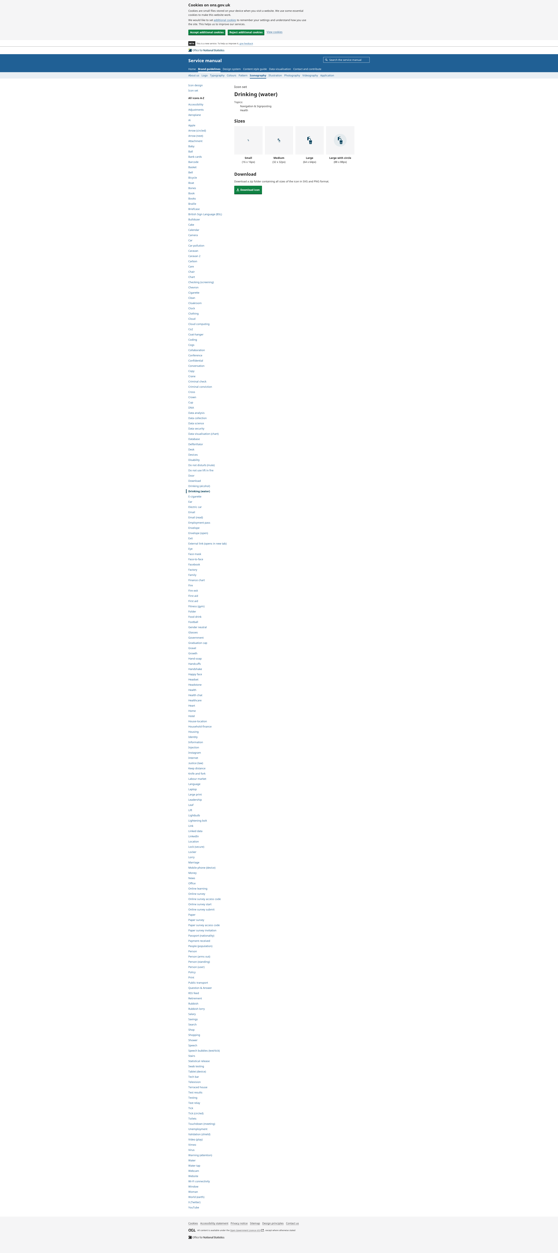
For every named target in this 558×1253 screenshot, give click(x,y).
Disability (194, 460)
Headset (193, 679)
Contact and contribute (307, 69)
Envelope (194, 528)
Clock (191, 308)
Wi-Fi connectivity (199, 1181)
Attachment (195, 141)
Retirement (195, 998)
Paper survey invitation (202, 930)
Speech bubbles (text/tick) (204, 1050)
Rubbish (193, 1003)
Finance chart (196, 580)
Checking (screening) (201, 282)
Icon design (195, 85)
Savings (193, 1019)
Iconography (258, 75)
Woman (193, 1191)
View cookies (274, 32)
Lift (190, 810)
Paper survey (196, 920)
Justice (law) (195, 763)
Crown (192, 397)
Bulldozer (194, 219)
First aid (193, 596)
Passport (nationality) (201, 935)
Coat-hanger (195, 334)
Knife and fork (196, 773)
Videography (310, 75)
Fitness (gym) (196, 606)
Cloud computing (199, 324)
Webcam (193, 1171)
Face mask (194, 554)
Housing (193, 731)
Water (192, 1160)
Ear (190, 501)
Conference (195, 355)
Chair (191, 271)
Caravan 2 (194, 256)
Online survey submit (201, 909)
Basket (192, 167)
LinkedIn (193, 836)
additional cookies (225, 20)
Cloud (191, 318)
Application (327, 75)
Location (193, 841)
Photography (292, 75)
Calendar (193, 230)
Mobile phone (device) (201, 867)
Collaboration (196, 350)
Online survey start (199, 904)
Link (190, 826)
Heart (191, 705)
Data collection (197, 418)
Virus (191, 1150)
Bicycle (192, 177)
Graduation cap (197, 643)
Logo (205, 75)
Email (191, 512)
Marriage (193, 862)
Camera (193, 235)
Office (192, 883)
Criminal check (197, 381)
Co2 (190, 329)
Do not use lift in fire (200, 470)
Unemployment (197, 1129)
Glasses (193, 632)
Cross (191, 392)
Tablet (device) (197, 1071)
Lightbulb (194, 815)
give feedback (246, 43)
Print (191, 977)
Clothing (193, 313)
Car (190, 240)
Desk (191, 449)
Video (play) (195, 1139)
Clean (191, 298)
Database (194, 439)
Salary (192, 1014)
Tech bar (193, 1076)
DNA (191, 407)
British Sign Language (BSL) (205, 214)
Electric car (195, 507)
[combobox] (346, 60)
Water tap (194, 1165)
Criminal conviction (200, 386)
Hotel (191, 716)
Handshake (195, 669)
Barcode (193, 162)
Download (194, 481)
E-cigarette (194, 496)
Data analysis (196, 413)
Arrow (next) (195, 136)
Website (193, 1176)
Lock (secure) (196, 846)
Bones (192, 188)
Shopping (194, 1035)
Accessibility (195, 104)
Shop (191, 1029)
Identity (193, 737)
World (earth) (196, 1197)
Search (192, 1024)
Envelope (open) (198, 533)
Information (195, 742)
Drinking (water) (199, 491)
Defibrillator (195, 444)
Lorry (191, 857)
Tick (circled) (195, 1113)
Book (191, 193)
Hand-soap (195, 658)
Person (192, 951)
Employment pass (199, 522)
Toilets (192, 1118)
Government (196, 637)
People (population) (200, 946)
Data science (196, 423)
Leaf (190, 805)
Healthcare (195, 700)
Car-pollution (196, 245)
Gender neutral (197, 627)
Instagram (194, 752)
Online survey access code (204, 899)
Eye (190, 548)
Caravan (193, 251)
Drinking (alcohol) (199, 486)
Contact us (292, 1223)
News (191, 878)
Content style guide (255, 69)
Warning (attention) (200, 1155)
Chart (191, 277)
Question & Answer (200, 988)
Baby (191, 146)
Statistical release (199, 1061)
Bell (190, 172)
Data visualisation (280, 69)
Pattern (243, 75)
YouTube (193, 1207)
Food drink (194, 616)
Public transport (198, 982)
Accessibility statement (214, 1223)
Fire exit (193, 590)
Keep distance (196, 768)
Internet (193, 758)
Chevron (193, 287)
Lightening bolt (197, 820)
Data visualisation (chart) (203, 433)
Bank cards (195, 156)
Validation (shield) (199, 1134)
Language (194, 784)
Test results (195, 1092)
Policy (192, 972)
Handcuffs (194, 663)
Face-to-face (195, 559)
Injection (193, 747)
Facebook (194, 564)
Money (192, 873)
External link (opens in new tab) (207, 543)
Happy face (195, 674)
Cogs (191, 345)
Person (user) (196, 967)
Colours (231, 75)
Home (192, 69)
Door (191, 475)
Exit (190, 538)
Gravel (192, 648)
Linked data (195, 831)
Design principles (273, 1223)
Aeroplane (194, 115)
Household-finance (200, 726)
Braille (192, 203)
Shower (192, 1040)
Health (192, 690)
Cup (190, 402)
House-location (197, 721)
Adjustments (196, 109)
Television (194, 1082)
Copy (191, 371)
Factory (192, 569)
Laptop (192, 789)
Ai (189, 120)
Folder (192, 611)
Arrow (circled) (197, 130)
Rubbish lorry (196, 1009)
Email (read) (195, 517)
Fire (190, 585)
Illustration (275, 75)
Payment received (199, 941)
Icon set (193, 90)
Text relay (194, 1103)
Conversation (196, 366)
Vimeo (192, 1144)
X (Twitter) (194, 1202)
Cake (191, 224)
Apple (191, 125)
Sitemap (255, 1223)
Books (192, 198)
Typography (217, 75)
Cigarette (193, 292)
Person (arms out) (199, 956)
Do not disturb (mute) (201, 465)
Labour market (197, 778)
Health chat (195, 695)
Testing (192, 1097)
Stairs (191, 1056)
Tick (190, 1108)
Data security (196, 428)
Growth (192, 653)
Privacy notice (239, 1223)
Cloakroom (195, 303)
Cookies (193, 1223)
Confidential (195, 360)
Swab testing (196, 1066)
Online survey (196, 893)
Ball (190, 151)
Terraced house (197, 1087)
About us (193, 75)
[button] (248, 190)
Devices (193, 454)
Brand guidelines (209, 69)
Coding (192, 339)
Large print (195, 794)
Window (193, 1186)
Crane (191, 376)
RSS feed (193, 993)
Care (191, 266)
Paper (191, 914)
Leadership (195, 799)
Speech (192, 1045)
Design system (232, 69)
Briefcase (194, 209)
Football (193, 622)
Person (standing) (199, 961)
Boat (191, 183)
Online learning (197, 888)
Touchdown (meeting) (201, 1124)
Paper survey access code (204, 925)
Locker (192, 852)
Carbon (192, 261)
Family (192, 575)
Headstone (195, 684)
